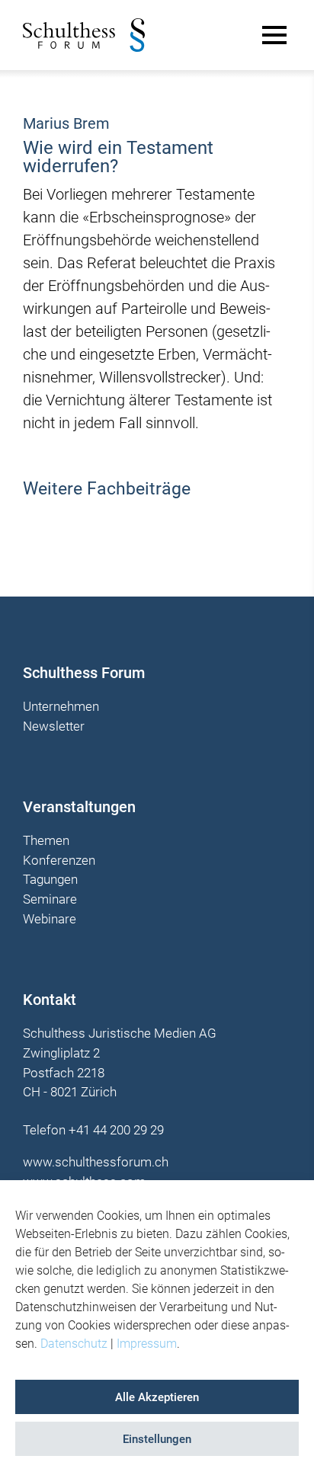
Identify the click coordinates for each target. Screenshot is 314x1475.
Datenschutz (73, 1343)
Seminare (50, 900)
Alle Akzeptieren (157, 1397)
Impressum (147, 1343)
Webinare (49, 919)
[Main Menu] (274, 35)
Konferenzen (59, 861)
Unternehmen (61, 707)
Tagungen (50, 880)
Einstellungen (157, 1439)
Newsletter (54, 727)
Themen (46, 841)
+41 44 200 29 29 (116, 1129)
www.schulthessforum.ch (95, 1161)
